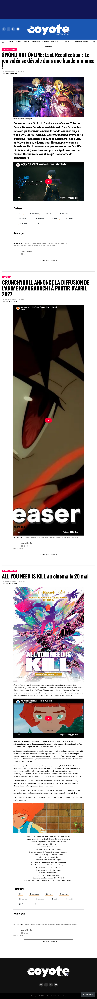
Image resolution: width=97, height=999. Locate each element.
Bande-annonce (30, 244)
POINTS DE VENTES (81, 42)
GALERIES (45, 42)
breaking (52, 537)
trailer (42, 245)
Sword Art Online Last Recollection (26, 245)
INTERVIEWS (36, 42)
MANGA (18, 42)
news (39, 244)
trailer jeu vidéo (51, 245)
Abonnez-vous (88, 994)
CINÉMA (26, 42)
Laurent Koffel (10, 301)
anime (34, 537)
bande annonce (30, 924)
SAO (53, 244)
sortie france (66, 537)
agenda (27, 537)
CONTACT (48, 47)
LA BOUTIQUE (67, 42)
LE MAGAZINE (55, 42)
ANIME (11, 42)
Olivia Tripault (10, 73)
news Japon (46, 244)
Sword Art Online (61, 244)
